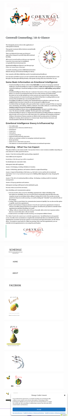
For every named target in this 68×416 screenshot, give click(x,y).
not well (26, 76)
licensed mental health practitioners (17, 59)
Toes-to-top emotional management (22, 174)
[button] (65, 395)
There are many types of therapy (15, 67)
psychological (26, 53)
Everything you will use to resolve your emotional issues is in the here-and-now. (31, 100)
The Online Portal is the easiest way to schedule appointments (23, 216)
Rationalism (12, 133)
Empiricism (12, 131)
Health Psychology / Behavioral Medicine (33, 413)
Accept (39, 409)
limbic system (38, 172)
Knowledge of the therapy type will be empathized (19, 159)
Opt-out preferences (18, 413)
